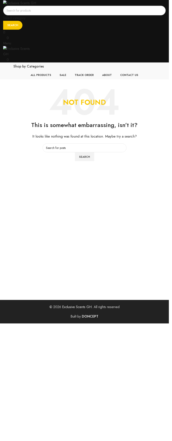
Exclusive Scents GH (77, 307)
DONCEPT (90, 316)
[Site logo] (19, 2)
